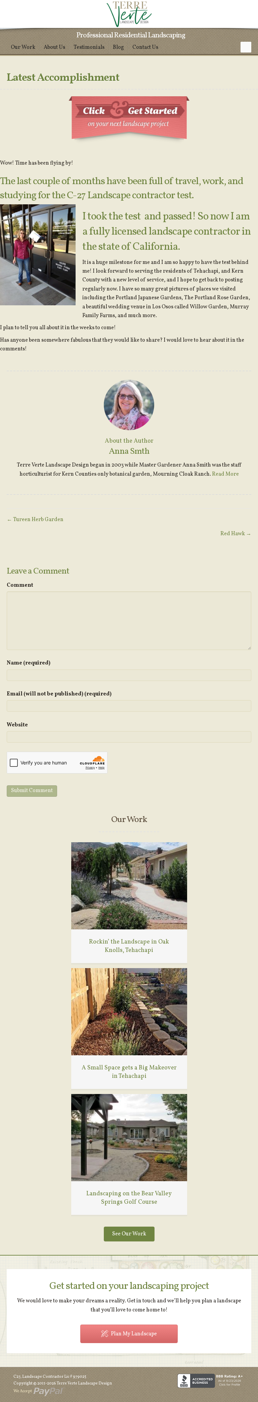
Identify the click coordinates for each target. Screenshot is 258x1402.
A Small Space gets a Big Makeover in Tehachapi (129, 1072)
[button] (246, 47)
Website (17, 725)
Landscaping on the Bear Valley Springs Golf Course (129, 1198)
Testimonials (89, 47)
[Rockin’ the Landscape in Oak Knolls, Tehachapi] (129, 885)
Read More (225, 474)
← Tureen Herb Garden (35, 519)
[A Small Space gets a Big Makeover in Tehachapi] (129, 1011)
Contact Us (145, 47)
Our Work (23, 47)
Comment (20, 585)
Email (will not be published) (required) (59, 694)
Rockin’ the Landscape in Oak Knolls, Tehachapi (129, 946)
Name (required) (28, 663)
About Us (54, 47)
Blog (118, 47)
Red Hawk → (235, 534)
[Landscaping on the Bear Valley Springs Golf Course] (129, 1137)
